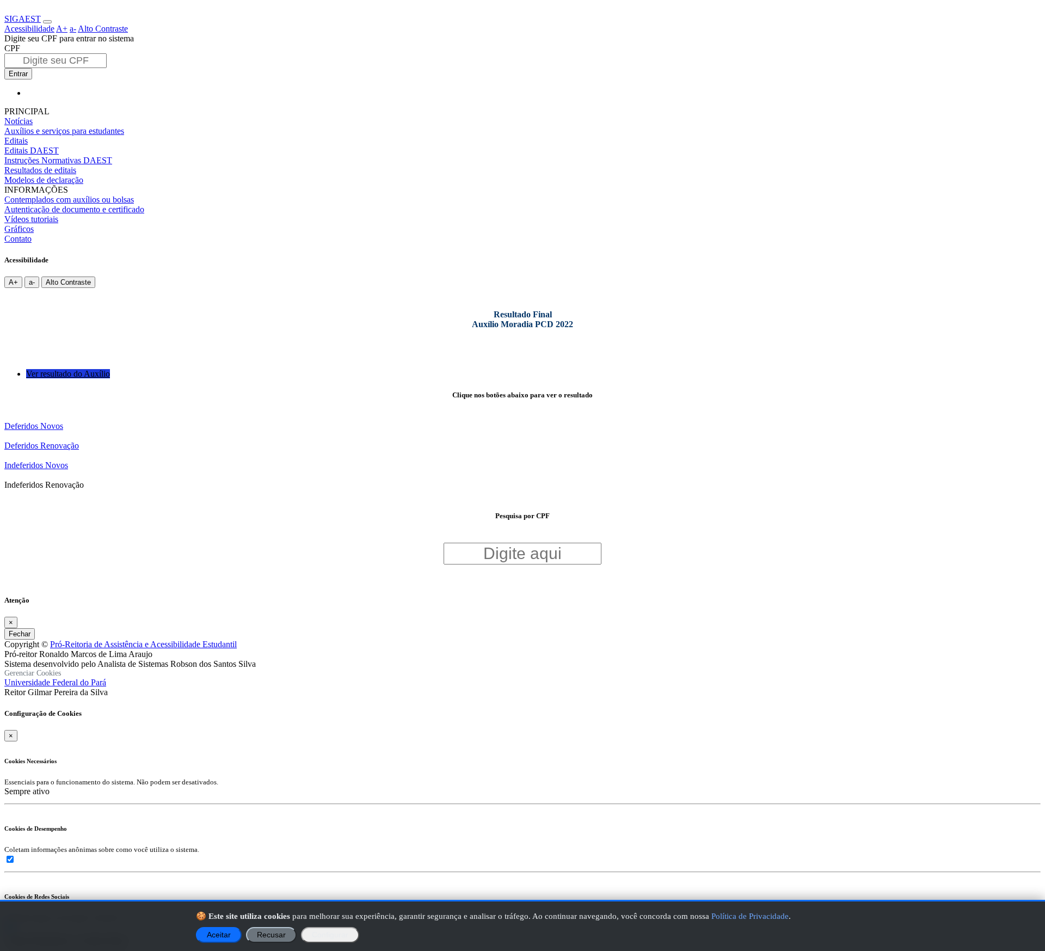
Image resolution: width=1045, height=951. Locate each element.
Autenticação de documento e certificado (74, 209)
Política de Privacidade (750, 916)
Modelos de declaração (43, 180)
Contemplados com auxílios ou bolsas (69, 199)
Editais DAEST (31, 150)
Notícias (18, 121)
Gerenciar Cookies (32, 673)
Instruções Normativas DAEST (58, 160)
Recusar (271, 935)
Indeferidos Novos (36, 465)
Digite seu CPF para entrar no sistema (69, 38)
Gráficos (19, 229)
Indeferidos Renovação (44, 484)
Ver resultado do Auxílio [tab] (68, 373)
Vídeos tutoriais (31, 219)
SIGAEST (22, 18)
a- (73, 28)
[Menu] (47, 21)
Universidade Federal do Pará (55, 682)
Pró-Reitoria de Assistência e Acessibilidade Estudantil (143, 644)
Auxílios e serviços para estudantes (64, 131)
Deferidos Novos (33, 426)
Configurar (330, 935)
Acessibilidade (29, 28)
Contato (18, 238)
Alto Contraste (103, 28)
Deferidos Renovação (41, 445)
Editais (16, 140)
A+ (61, 28)
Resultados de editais (40, 170)
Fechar (19, 634)
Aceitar (219, 935)
